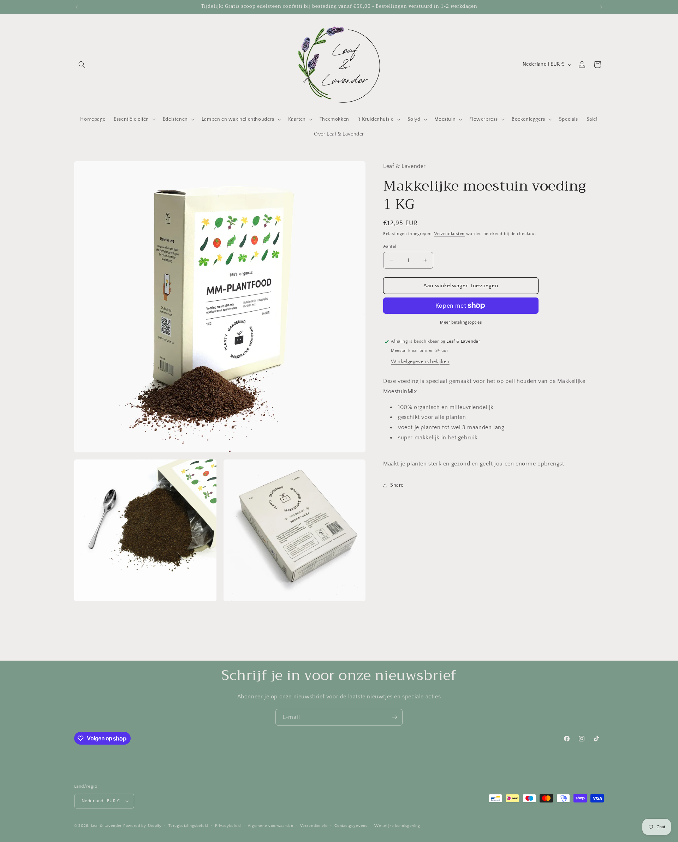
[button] (82, 64)
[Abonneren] (394, 717)
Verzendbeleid (313, 826)
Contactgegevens (351, 826)
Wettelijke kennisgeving (397, 826)
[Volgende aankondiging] (601, 6)
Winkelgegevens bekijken (420, 361)
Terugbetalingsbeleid (188, 826)
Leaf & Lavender (106, 826)
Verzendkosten (449, 233)
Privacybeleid (228, 826)
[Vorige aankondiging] (76, 6)
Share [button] (397, 485)
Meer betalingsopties (461, 322)
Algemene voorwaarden (270, 826)
